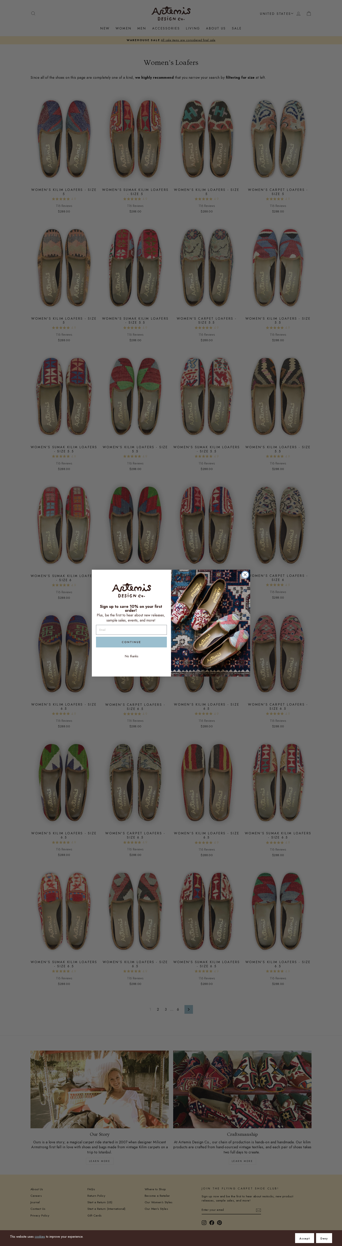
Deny (324, 1238)
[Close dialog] (245, 574)
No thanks (131, 656)
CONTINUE (131, 642)
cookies (40, 1236)
